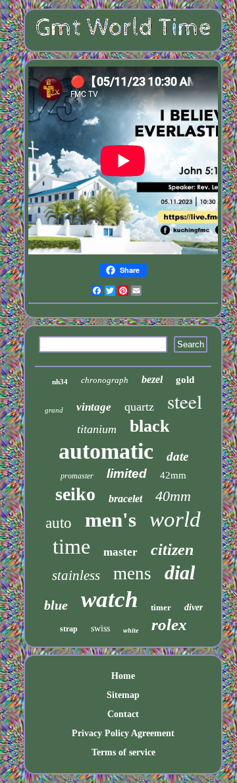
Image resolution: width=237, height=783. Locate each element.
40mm (173, 496)
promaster (77, 475)
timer (161, 607)
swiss (100, 628)
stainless (76, 575)
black (149, 426)
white (130, 630)
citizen (172, 549)
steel (184, 401)
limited (127, 473)
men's (110, 519)
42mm (173, 475)
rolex (169, 624)
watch (109, 599)
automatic (106, 451)
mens (132, 573)
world (175, 519)
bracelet (125, 498)
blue (56, 605)
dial (180, 572)
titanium (97, 429)
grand (54, 410)
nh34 (60, 382)
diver (193, 607)
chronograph (104, 380)
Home (123, 676)
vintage (93, 407)
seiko (75, 494)
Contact (123, 714)
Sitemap (123, 695)
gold (185, 379)
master (120, 552)
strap (69, 628)
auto (58, 523)
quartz (139, 406)
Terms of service (123, 752)
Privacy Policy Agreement (123, 733)
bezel (152, 379)
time (71, 546)
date (177, 456)
